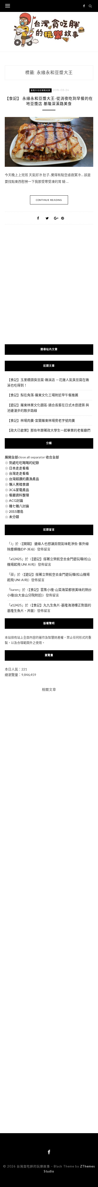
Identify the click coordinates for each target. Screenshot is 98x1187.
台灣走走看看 (19, 473)
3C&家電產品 (19, 490)
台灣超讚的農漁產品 (24, 479)
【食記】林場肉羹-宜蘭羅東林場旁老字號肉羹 (41, 420)
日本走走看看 (19, 468)
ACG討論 (16, 500)
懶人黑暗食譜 (19, 484)
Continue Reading (49, 199)
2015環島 (16, 511)
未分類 (14, 517)
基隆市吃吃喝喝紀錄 (40, 90)
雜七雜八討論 (19, 506)
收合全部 (52, 457)
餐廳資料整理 (19, 495)
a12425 (16, 559)
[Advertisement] (49, 290)
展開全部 (11, 457)
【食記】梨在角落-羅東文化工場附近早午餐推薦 (42, 395)
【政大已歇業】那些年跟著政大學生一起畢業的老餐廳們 (48, 430)
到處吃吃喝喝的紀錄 (24, 463)
